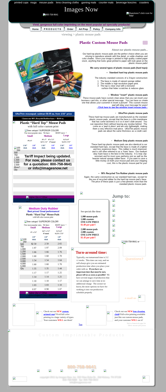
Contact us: (133, 379)
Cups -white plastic (29, 343)
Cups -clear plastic (29, 340)
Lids (20, 354)
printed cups (21, 2)
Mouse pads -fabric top (77, 340)
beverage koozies (126, 2)
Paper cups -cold (28, 351)
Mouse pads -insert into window (82, 351)
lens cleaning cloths (67, 2)
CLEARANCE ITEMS (132, 365)
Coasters (124, 358)
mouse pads (46, 2)
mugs (33, 2)
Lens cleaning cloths (131, 343)
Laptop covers (127, 351)
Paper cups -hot (27, 347)
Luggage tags (127, 354)
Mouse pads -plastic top (77, 343)
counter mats (106, 2)
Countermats (126, 340)
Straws (21, 358)
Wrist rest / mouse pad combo (81, 354)
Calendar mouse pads (76, 358)
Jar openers (126, 361)
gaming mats (88, 2)
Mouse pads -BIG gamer (78, 347)
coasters (144, 2)
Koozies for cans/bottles (133, 347)
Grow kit (22, 365)
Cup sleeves (25, 361)
